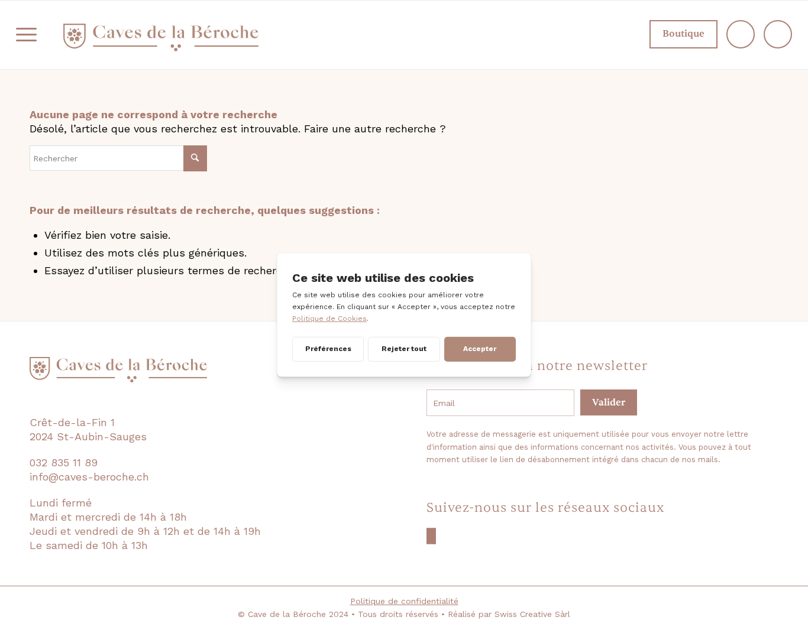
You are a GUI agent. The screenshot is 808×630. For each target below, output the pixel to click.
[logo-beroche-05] (160, 37)
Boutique (683, 34)
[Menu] (26, 35)
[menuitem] (26, 35)
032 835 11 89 (64, 462)
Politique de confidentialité (404, 601)
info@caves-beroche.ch (89, 476)
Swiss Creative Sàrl (532, 614)
